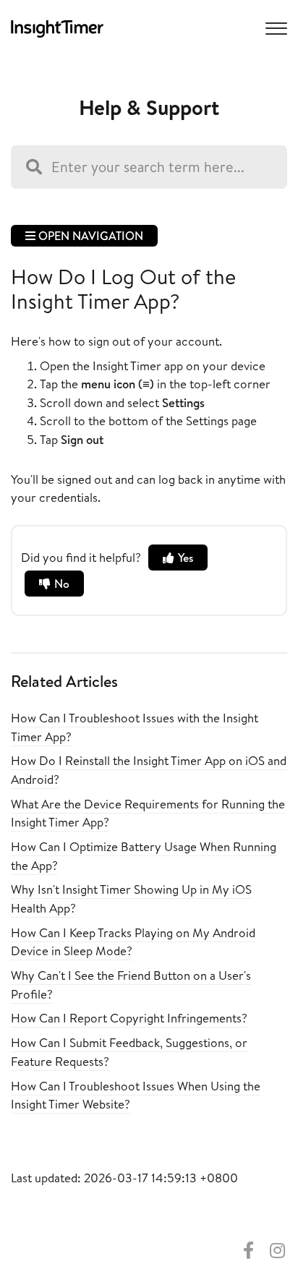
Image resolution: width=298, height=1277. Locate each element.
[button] (274, 27)
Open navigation (89, 236)
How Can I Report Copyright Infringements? (129, 1017)
